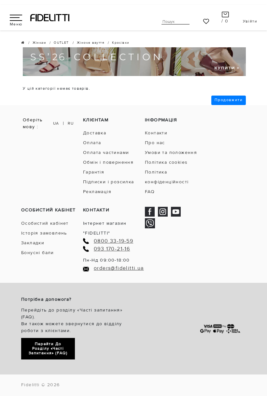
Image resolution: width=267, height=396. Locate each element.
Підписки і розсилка (108, 182)
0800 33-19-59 (113, 241)
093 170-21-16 (112, 249)
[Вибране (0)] (206, 21)
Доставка (94, 133)
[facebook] (150, 211)
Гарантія (93, 172)
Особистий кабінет (45, 223)
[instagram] (163, 211)
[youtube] (176, 211)
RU (71, 123)
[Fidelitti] (49, 17)
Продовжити (229, 100)
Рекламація (97, 191)
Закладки (32, 243)
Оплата (92, 142)
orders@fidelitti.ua (119, 268)
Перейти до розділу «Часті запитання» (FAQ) (48, 349)
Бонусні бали (37, 252)
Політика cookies (166, 162)
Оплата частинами (106, 152)
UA (56, 123)
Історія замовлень (44, 233)
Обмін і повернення (108, 162)
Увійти (250, 21)
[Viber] (150, 223)
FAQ (150, 191)
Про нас (155, 142)
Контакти (156, 133)
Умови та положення (171, 152)
